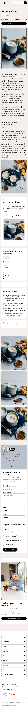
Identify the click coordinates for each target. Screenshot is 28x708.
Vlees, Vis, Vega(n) (8, 674)
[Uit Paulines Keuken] (4, 2)
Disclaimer (5, 684)
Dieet (4, 646)
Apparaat (5, 670)
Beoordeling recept (9, 486)
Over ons (19, 686)
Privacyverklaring (14, 684)
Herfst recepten (12, 323)
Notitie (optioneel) (7, 492)
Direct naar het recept (13, 24)
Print (9, 215)
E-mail (5, 514)
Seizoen (5, 660)
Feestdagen (6, 641)
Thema (5, 656)
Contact (13, 689)
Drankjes (5, 323)
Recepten (5, 637)
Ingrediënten (6, 651)
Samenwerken (6, 689)
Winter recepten (7, 325)
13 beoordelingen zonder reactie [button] (17, 479)
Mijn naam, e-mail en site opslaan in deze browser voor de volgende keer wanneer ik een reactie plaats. (14, 524)
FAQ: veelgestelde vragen (8, 686)
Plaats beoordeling (10, 549)
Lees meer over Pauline (9, 467)
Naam (4, 507)
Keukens (5, 665)
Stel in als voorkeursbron (17, 619)
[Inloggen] (14, 2)
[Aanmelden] (17, 2)
